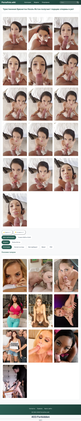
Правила (39, 408)
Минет (44, 247)
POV (51, 247)
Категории (27, 2)
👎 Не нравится (19, 232)
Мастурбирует (32, 247)
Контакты (32, 408)
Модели (36, 2)
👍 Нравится (7, 232)
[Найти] (78, 2)
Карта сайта (48, 408)
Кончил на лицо (19, 247)
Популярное (45, 2)
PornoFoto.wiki (9, 2)
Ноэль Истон (16, 242)
